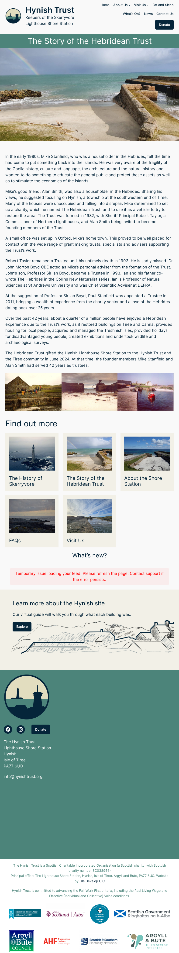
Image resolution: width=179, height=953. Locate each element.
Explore (22, 626)
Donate (164, 25)
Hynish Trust (50, 10)
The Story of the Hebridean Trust (85, 481)
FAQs (15, 540)
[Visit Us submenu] (148, 5)
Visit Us (75, 540)
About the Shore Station (143, 481)
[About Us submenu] (129, 5)
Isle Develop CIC (92, 881)
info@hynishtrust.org (23, 776)
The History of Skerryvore (25, 481)
